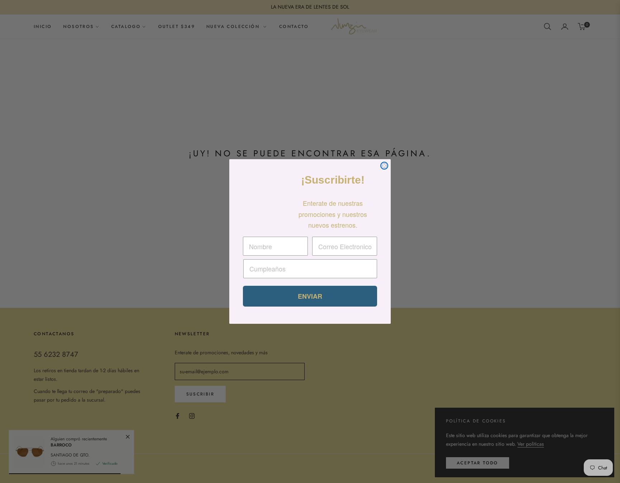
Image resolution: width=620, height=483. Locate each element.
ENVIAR (310, 296)
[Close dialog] (384, 165)
